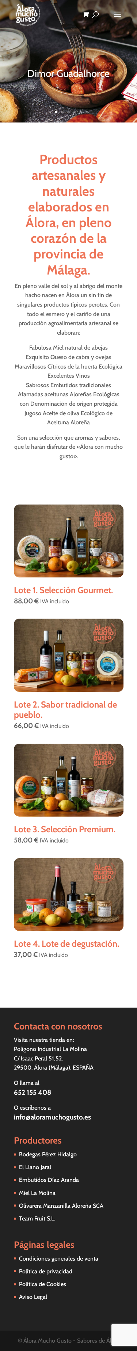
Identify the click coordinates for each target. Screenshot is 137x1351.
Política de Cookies (42, 1284)
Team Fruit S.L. (37, 1218)
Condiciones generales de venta (58, 1258)
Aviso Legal (33, 1296)
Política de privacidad (45, 1271)
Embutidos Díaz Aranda (49, 1179)
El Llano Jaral (35, 1167)
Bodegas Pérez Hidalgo (48, 1154)
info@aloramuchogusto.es (52, 1117)
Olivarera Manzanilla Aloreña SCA (61, 1205)
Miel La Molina (37, 1193)
